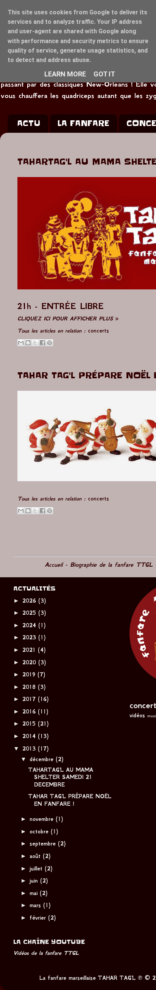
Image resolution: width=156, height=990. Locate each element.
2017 (30, 699)
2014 (30, 736)
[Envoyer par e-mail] (21, 343)
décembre (43, 759)
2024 (30, 625)
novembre (43, 819)
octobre (40, 831)
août (36, 856)
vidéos (137, 715)
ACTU (28, 123)
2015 (30, 723)
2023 (30, 637)
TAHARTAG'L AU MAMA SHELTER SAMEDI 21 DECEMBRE (60, 777)
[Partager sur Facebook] (42, 343)
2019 (29, 674)
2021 (30, 650)
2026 (30, 600)
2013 (30, 748)
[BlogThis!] (28, 343)
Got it (104, 74)
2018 (30, 687)
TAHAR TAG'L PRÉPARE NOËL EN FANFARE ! (69, 800)
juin (35, 880)
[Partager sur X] (35, 343)
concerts (98, 330)
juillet (37, 868)
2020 (30, 662)
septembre (44, 843)
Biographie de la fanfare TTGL (111, 565)
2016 (30, 711)
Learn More (65, 74)
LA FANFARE (83, 123)
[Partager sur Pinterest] (49, 343)
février (39, 917)
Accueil (53, 565)
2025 (30, 612)
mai (35, 893)
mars (36, 905)
